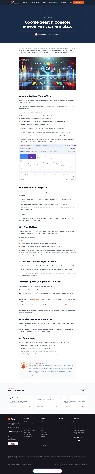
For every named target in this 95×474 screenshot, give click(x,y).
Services (26, 418)
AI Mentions (44, 2)
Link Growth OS (25, 2)
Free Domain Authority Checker (79, 430)
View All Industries (44, 445)
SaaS (42, 440)
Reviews (74, 421)
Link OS (25, 421)
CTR (66, 305)
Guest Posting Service (28, 432)
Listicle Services (27, 428)
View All (82, 390)
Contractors (43, 423)
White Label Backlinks (34, 2)
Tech (42, 443)
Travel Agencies (44, 434)
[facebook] (74, 440)
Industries (43, 418)
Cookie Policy (77, 464)
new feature (24, 100)
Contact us (59, 426)
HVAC (42, 430)
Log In (70, 2)
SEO (40, 12)
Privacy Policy (56, 464)
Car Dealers (43, 421)
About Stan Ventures (61, 421)
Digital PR (53, 2)
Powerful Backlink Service (29, 426)
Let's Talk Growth (77, 2)
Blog (74, 423)
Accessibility (70, 464)
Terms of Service (63, 464)
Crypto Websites (44, 432)
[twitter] (76, 440)
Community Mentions (28, 436)
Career (58, 423)
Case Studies (63, 2)
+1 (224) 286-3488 (12, 439)
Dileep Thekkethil (42, 34)
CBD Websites (43, 426)
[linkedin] (79, 440)
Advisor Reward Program (62, 428)
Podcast (75, 428)
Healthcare (43, 436)
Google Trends (35, 299)
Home (32, 12)
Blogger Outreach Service (29, 430)
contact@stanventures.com (13, 438)
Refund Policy (84, 464)
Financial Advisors (44, 428)
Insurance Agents (44, 438)
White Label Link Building (29, 423)
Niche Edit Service (27, 434)
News (36, 12)
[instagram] (81, 440)
